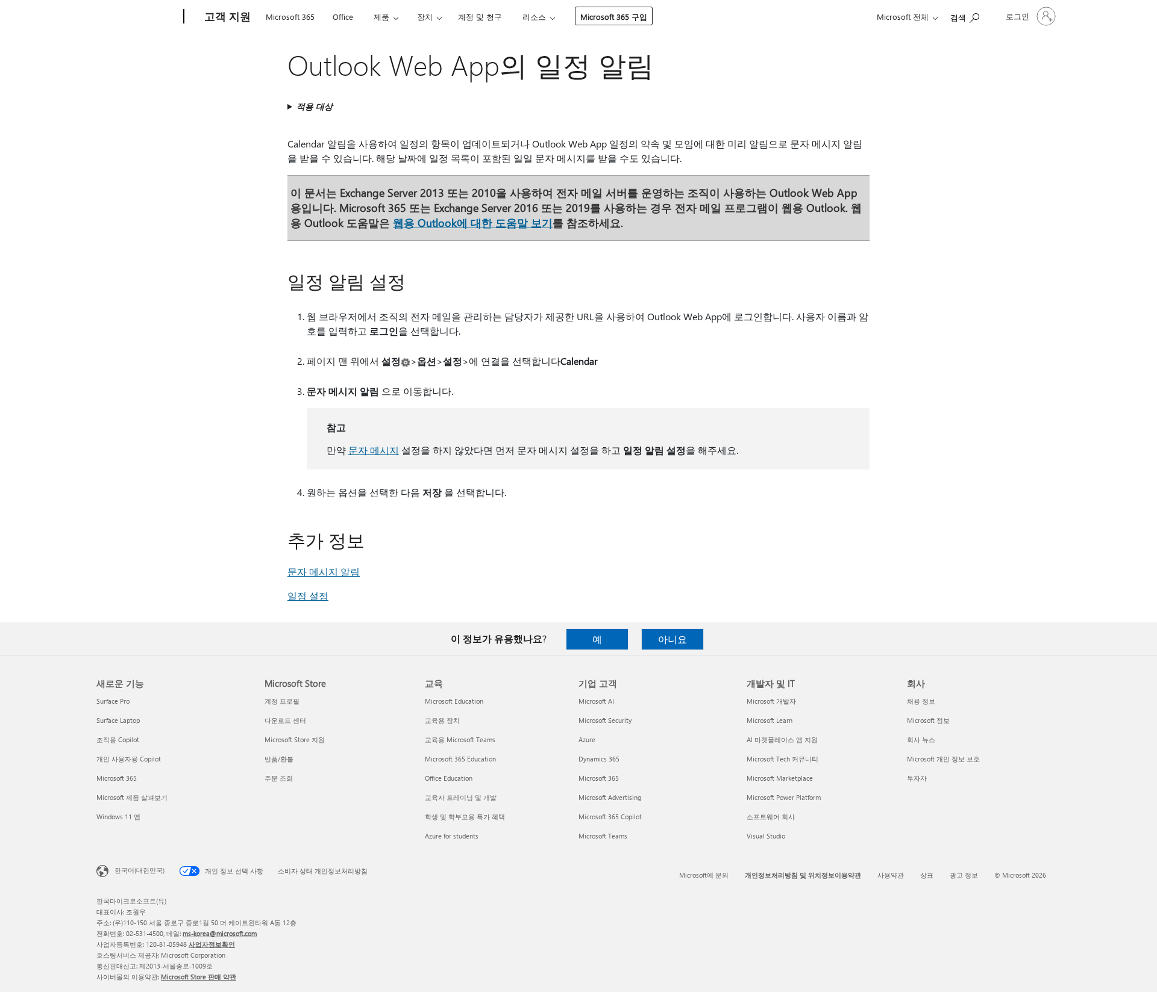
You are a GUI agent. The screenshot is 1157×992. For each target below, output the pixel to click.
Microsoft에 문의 (704, 874)
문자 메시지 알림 (323, 571)
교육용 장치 (442, 720)
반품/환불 (279, 758)
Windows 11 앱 (118, 816)
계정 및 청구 (480, 16)
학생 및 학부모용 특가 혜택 (465, 816)
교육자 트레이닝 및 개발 (461, 797)
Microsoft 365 (290, 16)
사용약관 (890, 874)
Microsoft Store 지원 (295, 739)
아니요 (672, 639)
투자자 (917, 778)
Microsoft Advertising (609, 797)
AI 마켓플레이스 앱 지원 (782, 739)
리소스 (534, 16)
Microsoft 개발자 (771, 700)
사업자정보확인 (212, 944)
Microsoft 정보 (928, 720)
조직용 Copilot (117, 739)
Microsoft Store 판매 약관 (198, 976)
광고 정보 (964, 874)
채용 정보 (921, 700)
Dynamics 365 (598, 758)
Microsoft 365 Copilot (610, 816)
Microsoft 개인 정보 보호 (943, 758)
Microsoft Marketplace (780, 778)
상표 (926, 874)
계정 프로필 (282, 700)
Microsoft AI (596, 700)
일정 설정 (307, 595)
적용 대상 (314, 106)
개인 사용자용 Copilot (128, 758)
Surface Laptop (118, 720)
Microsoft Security (605, 720)
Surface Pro (113, 700)
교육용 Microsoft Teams (460, 739)
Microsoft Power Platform (784, 797)
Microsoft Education (454, 700)
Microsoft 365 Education (460, 758)
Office (343, 16)
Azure (586, 739)
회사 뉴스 (921, 739)
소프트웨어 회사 (771, 816)
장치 (425, 16)
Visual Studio (766, 835)
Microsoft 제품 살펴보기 (132, 797)
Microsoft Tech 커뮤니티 (782, 758)
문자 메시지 (373, 450)
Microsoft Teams (602, 835)
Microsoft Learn (769, 720)
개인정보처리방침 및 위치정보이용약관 (803, 874)
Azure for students (451, 835)
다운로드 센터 (285, 720)
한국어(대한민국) (139, 870)
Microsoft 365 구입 (613, 16)
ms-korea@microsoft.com (220, 933)
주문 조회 (279, 778)
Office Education (448, 778)
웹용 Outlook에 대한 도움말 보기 (473, 222)
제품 (381, 16)
